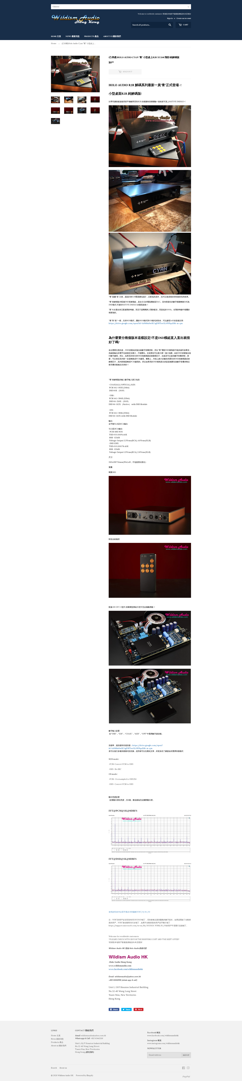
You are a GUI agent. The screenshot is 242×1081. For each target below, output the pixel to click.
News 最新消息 (73, 36)
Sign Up (186, 1055)
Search (54, 1068)
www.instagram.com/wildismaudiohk (163, 1043)
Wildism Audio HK (65, 1075)
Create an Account (183, 18)
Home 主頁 (56, 36)
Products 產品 (91, 36)
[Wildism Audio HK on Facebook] (183, 1068)
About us (63, 1068)
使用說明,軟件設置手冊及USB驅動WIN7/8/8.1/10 (129, 912)
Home (53, 43)
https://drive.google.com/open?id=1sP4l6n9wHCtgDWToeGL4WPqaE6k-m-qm (146, 323)
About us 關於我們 (112, 36)
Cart (185, 25)
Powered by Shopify (84, 1075)
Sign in (170, 18)
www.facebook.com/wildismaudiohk (163, 1035)
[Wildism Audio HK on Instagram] (188, 1068)
